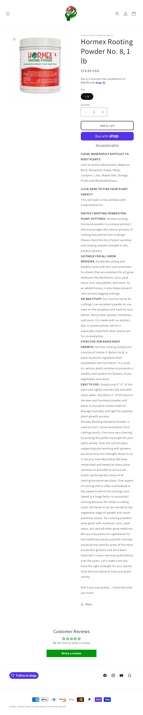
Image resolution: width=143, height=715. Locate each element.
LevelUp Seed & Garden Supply (32, 706)
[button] (8, 14)
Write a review (71, 653)
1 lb (87, 96)
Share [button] (88, 604)
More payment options (107, 145)
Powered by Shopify (56, 706)
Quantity (85, 104)
